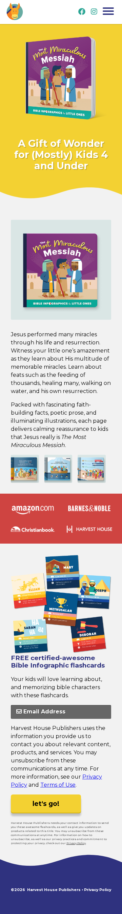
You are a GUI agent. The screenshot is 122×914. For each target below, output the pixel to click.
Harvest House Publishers (54, 890)
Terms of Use (58, 785)
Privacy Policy (76, 843)
